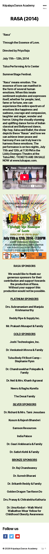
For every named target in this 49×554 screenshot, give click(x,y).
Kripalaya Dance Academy (18, 5)
